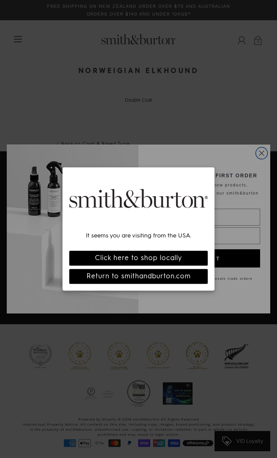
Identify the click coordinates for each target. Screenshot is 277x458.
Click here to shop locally (138, 258)
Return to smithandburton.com (138, 276)
